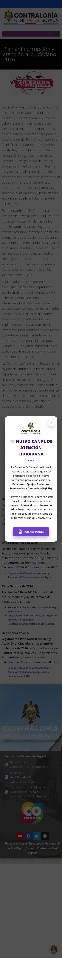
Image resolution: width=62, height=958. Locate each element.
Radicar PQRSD (34, 531)
